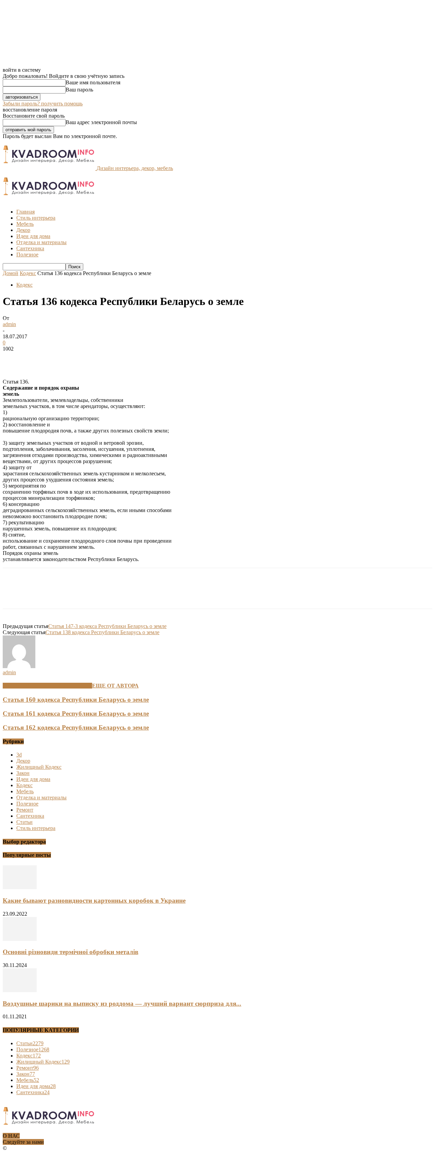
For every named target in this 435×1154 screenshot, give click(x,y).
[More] (112, 359)
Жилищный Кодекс (39, 767)
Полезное (27, 254)
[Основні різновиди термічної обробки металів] (20, 939)
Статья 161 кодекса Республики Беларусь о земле (76, 713)
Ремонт (24, 810)
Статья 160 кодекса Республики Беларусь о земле (76, 699)
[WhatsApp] (87, 359)
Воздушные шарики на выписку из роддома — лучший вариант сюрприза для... (122, 1003)
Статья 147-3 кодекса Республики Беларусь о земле (107, 626)
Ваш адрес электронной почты (101, 122)
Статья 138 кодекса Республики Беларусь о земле (102, 632)
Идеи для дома (33, 236)
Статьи (24, 822)
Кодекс (28, 273)
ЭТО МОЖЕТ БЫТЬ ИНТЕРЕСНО (47, 686)
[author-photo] (19, 666)
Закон (23, 773)
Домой (10, 273)
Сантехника (30, 248)
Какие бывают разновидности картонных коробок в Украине (94, 900)
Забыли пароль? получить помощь (43, 103)
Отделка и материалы (41, 242)
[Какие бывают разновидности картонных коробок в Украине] (20, 887)
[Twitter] (38, 359)
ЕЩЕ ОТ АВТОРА (115, 686)
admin (9, 324)
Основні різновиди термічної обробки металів (70, 951)
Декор (23, 230)
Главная (25, 212)
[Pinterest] (63, 359)
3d (19, 755)
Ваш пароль (79, 89)
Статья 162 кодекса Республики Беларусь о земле (76, 727)
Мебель (25, 224)
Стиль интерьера (35, 218)
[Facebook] (14, 359)
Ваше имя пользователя (93, 82)
